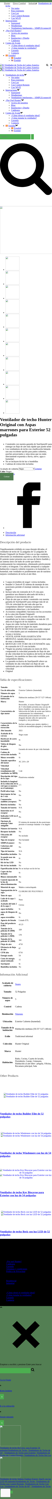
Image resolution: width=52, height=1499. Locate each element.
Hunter (7, 3)
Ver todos (15, 8)
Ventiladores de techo (15, 75)
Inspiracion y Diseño (20, 38)
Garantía (15, 50)
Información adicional (15, 535)
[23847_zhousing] (12, 327)
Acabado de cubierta (9, 469)
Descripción (11, 532)
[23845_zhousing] (12, 384)
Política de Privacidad (15, 1271)
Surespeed (15, 23)
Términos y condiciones (16, 1269)
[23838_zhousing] (12, 284)
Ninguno (19, 1014)
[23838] (12, 269)
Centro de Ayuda (13, 43)
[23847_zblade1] (12, 355)
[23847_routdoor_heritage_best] (12, 413)
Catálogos (15, 40)
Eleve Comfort (19, 3)
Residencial (11, 1281)
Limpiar (38, 469)
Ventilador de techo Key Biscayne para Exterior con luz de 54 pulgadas (22, 1194)
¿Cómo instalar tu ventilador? (24, 48)
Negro (18, 984)
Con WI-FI (16, 18)
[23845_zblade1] (12, 398)
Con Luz (15, 13)
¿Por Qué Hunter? (13, 30)
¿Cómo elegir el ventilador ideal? (25, 45)
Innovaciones (11, 21)
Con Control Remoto (20, 16)
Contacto (15, 53)
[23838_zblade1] (12, 298)
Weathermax (16, 26)
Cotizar (7, 477)
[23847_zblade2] (12, 341)
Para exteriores (17, 11)
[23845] (12, 370)
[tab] (29, 532)
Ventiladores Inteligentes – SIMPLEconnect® (31, 28)
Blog (13, 35)
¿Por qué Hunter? (14, 1261)
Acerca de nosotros (19, 33)
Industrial (33, 3)
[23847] (12, 312)
